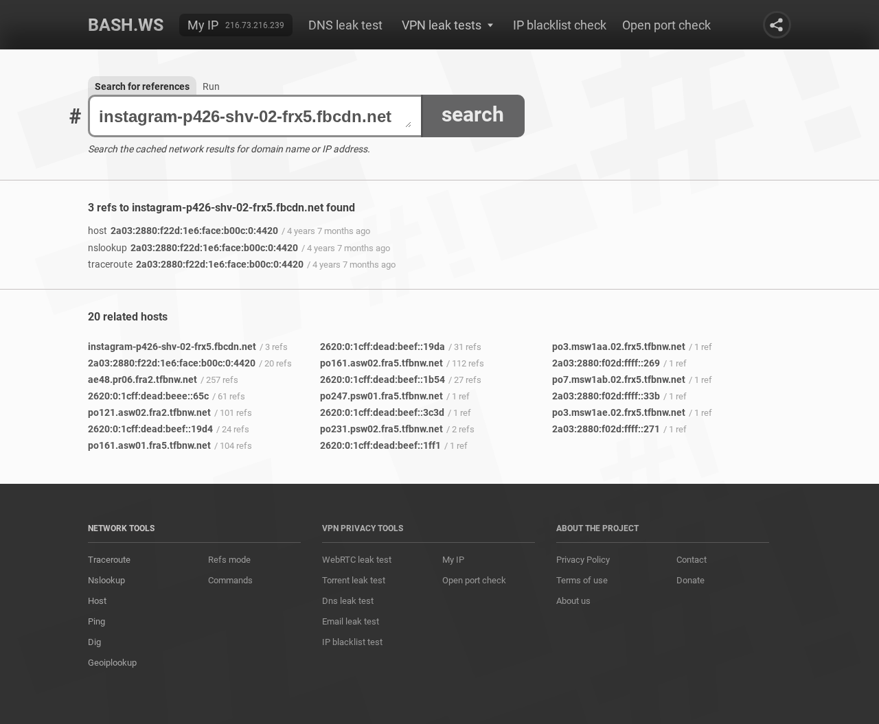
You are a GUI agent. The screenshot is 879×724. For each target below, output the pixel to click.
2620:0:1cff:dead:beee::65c (148, 395)
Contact (691, 559)
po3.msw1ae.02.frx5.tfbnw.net (618, 412)
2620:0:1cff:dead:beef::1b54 (382, 379)
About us (573, 601)
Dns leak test (348, 601)
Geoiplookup (112, 662)
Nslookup (106, 580)
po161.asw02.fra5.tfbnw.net (381, 363)
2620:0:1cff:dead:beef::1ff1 (380, 445)
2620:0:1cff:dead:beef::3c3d (382, 412)
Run (211, 86)
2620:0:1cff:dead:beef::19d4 (150, 428)
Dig (94, 642)
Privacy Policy (583, 559)
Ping (96, 621)
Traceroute (109, 559)
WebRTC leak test (356, 559)
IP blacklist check (559, 25)
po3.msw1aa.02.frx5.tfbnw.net (618, 346)
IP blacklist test (352, 642)
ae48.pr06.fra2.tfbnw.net (142, 379)
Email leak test (350, 621)
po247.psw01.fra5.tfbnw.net (381, 395)
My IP (202, 25)
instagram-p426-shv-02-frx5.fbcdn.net (172, 346)
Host (97, 601)
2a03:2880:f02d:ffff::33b (606, 395)
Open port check (666, 25)
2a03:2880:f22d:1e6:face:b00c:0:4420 (183, 230)
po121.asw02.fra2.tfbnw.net (149, 412)
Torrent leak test (353, 580)
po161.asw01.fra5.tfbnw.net (149, 445)
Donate (690, 580)
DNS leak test (345, 25)
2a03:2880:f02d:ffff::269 (606, 363)
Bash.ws (125, 25)
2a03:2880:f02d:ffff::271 (606, 428)
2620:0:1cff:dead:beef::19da (382, 346)
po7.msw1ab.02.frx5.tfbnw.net (618, 379)
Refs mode (229, 559)
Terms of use (582, 580)
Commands (230, 580)
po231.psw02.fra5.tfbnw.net (381, 428)
